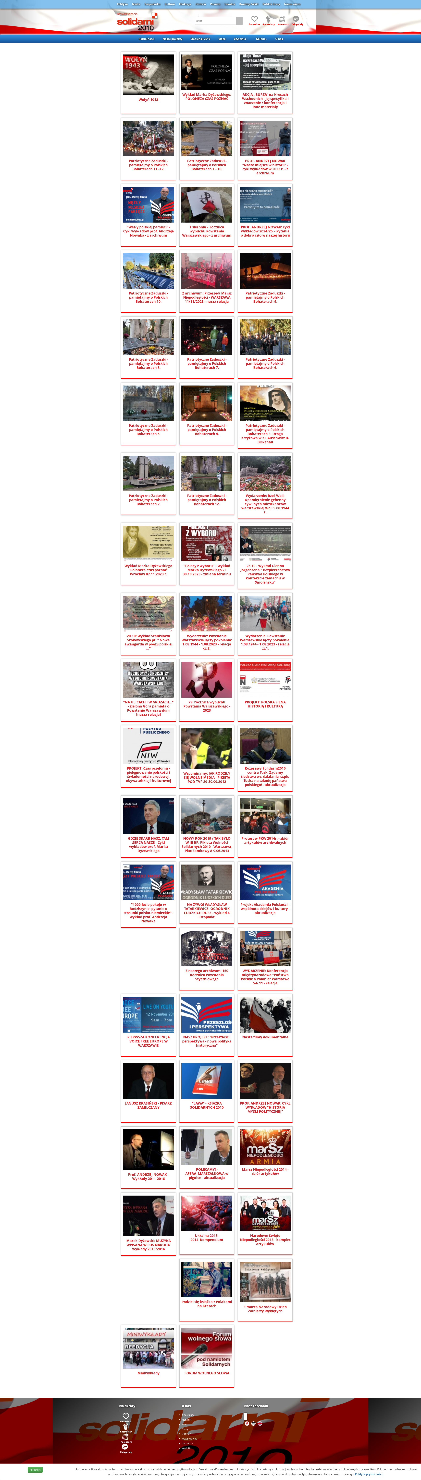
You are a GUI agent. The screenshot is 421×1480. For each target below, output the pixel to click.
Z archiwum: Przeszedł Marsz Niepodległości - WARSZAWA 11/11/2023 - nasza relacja (207, 297)
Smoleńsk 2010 (200, 39)
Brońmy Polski (248, 4)
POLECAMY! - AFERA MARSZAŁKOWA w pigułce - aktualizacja (206, 1173)
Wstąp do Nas (189, 1438)
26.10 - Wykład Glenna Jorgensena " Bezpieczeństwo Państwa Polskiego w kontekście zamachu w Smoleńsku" (265, 574)
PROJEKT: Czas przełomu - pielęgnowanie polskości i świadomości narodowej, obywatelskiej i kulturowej (148, 774)
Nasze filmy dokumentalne (265, 1037)
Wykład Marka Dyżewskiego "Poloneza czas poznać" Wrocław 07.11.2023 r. (148, 570)
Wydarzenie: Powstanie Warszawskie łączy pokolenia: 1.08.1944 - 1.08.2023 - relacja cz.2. (207, 642)
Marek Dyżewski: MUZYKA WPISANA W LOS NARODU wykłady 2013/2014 (148, 1245)
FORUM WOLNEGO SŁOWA (206, 1373)
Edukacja (185, 4)
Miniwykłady (148, 1373)
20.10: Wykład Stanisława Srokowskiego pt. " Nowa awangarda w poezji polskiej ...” (148, 642)
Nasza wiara (292, 4)
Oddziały (186, 1433)
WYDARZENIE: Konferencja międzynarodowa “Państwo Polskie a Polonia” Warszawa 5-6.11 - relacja (265, 977)
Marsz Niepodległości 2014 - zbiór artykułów (265, 1171)
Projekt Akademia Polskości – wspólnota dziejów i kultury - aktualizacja (265, 909)
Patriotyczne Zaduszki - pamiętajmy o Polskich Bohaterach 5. (148, 430)
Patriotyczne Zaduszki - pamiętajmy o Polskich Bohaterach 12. (207, 500)
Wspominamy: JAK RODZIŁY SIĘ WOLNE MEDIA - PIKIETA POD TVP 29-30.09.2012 (206, 777)
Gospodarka (152, 4)
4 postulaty (188, 1414)
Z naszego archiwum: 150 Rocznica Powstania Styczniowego (207, 975)
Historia (200, 4)
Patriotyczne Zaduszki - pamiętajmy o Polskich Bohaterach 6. (265, 363)
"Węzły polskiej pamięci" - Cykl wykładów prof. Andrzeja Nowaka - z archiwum (148, 231)
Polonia (215, 4)
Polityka (122, 4)
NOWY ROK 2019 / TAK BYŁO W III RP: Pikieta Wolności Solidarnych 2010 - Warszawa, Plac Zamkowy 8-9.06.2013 (207, 844)
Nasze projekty (172, 39)
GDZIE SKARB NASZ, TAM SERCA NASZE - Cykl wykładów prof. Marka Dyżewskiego (148, 844)
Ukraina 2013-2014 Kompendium (206, 1238)
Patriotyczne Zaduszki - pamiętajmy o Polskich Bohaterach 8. (148, 363)
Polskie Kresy (271, 4)
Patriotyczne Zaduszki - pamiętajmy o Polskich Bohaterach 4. (207, 430)
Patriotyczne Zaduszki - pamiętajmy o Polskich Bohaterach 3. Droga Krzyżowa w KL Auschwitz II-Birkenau (265, 434)
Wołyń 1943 (148, 100)
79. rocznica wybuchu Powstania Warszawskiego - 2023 (206, 706)
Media (136, 4)
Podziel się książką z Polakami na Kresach (207, 1304)
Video (222, 39)
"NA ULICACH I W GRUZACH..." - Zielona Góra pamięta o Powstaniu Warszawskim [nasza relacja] (148, 708)
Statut (185, 1424)
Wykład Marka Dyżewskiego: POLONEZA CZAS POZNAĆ (206, 97)
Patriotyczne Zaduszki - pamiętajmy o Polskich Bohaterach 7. (207, 363)
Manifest (186, 1419)
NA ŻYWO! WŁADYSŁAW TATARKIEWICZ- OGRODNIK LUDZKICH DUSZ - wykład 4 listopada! (207, 911)
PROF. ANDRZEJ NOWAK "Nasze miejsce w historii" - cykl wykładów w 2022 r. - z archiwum (265, 167)
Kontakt (186, 1448)
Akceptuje (35, 1469)
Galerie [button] (260, 39)
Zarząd (185, 1429)
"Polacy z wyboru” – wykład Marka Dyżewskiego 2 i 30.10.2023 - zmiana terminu (207, 570)
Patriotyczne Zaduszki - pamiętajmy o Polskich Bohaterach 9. (265, 297)
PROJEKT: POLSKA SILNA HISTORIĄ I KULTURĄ (265, 704)
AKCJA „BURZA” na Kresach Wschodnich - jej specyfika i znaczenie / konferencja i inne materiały (265, 101)
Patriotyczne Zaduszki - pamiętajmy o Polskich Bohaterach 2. (148, 500)
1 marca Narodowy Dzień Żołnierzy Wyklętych (265, 1309)
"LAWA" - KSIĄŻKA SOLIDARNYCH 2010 (207, 1105)
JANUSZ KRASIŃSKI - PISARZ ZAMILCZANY (148, 1105)
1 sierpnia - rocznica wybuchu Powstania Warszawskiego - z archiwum (206, 231)
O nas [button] (279, 39)
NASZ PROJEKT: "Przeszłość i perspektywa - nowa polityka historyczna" (207, 1041)
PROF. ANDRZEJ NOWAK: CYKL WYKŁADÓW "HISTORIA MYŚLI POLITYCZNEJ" (265, 1107)
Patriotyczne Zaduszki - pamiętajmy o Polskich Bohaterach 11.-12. (148, 165)
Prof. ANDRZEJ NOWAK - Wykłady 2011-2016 (148, 1177)
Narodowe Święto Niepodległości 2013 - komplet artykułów (265, 1240)
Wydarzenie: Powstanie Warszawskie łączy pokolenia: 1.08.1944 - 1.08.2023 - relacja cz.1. (265, 642)
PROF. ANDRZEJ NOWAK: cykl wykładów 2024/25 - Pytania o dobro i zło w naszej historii (265, 231)
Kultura (170, 4)
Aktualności (146, 39)
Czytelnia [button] (240, 39)
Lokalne (229, 4)
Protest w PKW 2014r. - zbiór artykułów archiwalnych (265, 840)
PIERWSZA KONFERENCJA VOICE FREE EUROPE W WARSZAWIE (148, 1041)
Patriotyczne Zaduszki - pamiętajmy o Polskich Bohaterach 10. (148, 297)
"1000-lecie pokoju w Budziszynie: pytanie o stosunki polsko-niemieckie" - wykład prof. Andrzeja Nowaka (148, 913)
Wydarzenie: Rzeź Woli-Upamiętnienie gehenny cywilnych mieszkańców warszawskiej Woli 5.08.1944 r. (265, 504)
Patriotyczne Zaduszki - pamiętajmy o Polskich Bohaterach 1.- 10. (207, 165)
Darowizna (187, 1443)
